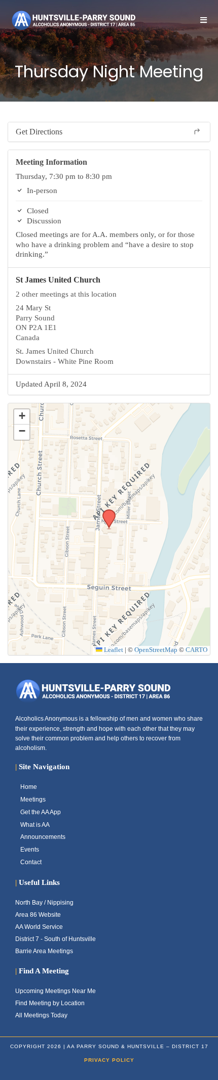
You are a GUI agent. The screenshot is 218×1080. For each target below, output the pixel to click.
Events (29, 849)
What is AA (35, 824)
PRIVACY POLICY (109, 1060)
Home (28, 786)
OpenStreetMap (155, 649)
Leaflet (112, 649)
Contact (31, 862)
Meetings (33, 799)
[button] (105, 512)
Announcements (42, 836)
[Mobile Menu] (203, 20)
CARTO (196, 649)
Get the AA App (40, 812)
